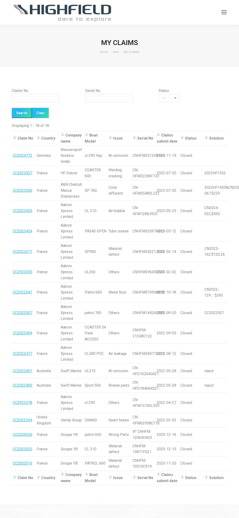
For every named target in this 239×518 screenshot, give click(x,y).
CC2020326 (22, 434)
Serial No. (93, 90)
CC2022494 (22, 333)
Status (163, 90)
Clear (40, 113)
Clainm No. (20, 90)
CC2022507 (22, 313)
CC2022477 (22, 353)
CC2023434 (22, 231)
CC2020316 (22, 463)
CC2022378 (22, 402)
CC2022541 (22, 292)
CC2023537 (22, 173)
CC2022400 (22, 385)
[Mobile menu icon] (224, 12)
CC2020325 (22, 449)
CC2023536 (22, 190)
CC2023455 (22, 211)
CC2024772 (22, 155)
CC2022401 (22, 371)
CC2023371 (22, 251)
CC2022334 (22, 420)
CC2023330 (22, 272)
